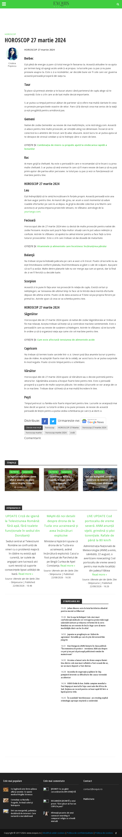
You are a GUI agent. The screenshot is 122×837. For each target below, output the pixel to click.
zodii (72, 432)
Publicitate (88, 798)
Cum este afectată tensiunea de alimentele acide (66, 339)
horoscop (49, 427)
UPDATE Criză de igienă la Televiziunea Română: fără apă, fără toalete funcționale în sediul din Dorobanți (22, 525)
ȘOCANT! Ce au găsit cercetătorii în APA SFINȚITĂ (63, 790)
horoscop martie (34, 432)
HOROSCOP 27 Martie (68, 427)
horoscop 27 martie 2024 (94, 427)
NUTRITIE (14, 472)
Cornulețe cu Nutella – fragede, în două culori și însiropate (60, 480)
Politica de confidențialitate (80, 832)
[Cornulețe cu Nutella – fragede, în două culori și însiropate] (5, 800)
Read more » (25, 574)
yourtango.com (32, 211)
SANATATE (27, 472)
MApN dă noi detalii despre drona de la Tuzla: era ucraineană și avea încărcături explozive (61, 525)
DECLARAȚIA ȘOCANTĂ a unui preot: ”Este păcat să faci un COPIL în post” (63, 803)
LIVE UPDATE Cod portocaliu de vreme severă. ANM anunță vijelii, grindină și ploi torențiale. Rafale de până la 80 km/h (100, 528)
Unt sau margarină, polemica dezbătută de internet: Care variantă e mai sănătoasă (100, 480)
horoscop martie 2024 (56, 432)
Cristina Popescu (12, 64)
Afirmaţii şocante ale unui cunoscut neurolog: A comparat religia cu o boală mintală (63, 817)
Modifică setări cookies (54, 832)
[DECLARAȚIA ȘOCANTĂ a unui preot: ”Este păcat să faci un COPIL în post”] (46, 804)
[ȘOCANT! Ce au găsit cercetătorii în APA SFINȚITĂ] (46, 792)
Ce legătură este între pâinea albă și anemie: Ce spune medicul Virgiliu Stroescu (21, 480)
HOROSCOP (10, 34)
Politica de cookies (104, 832)
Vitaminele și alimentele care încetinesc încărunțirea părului (71, 246)
